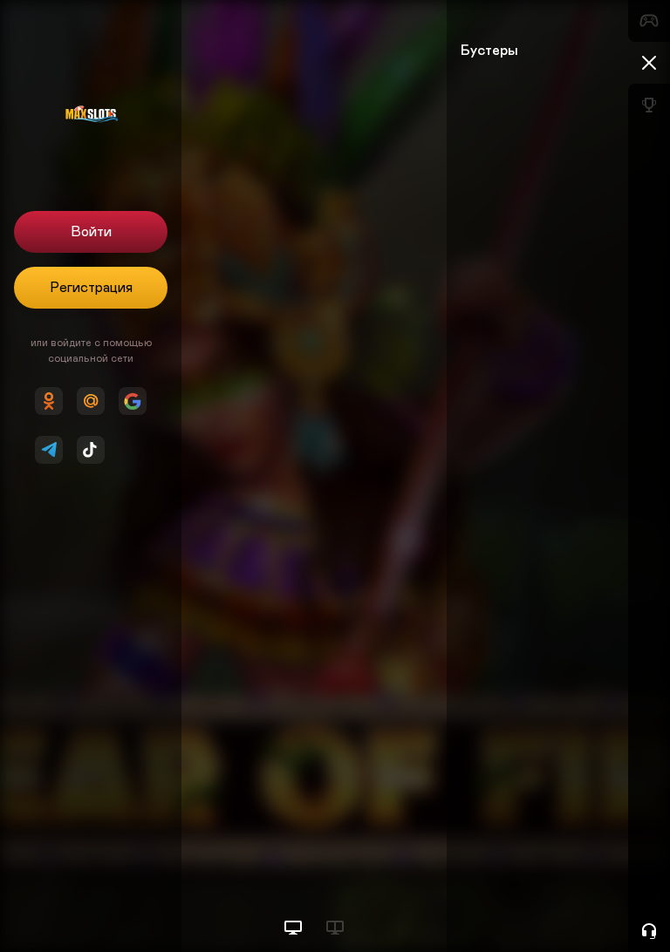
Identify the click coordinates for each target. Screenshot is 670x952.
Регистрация (91, 288)
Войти (91, 232)
